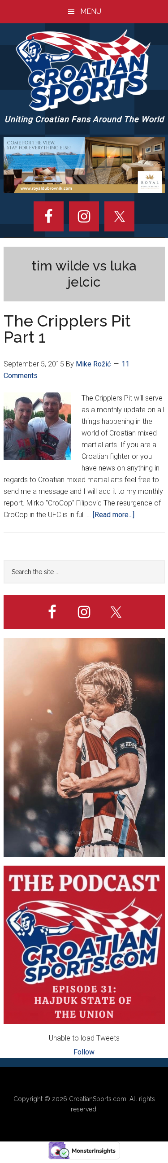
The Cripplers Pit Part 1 (67, 328)
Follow (84, 1052)
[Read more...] (113, 514)
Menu (90, 11)
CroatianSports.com (97, 1098)
